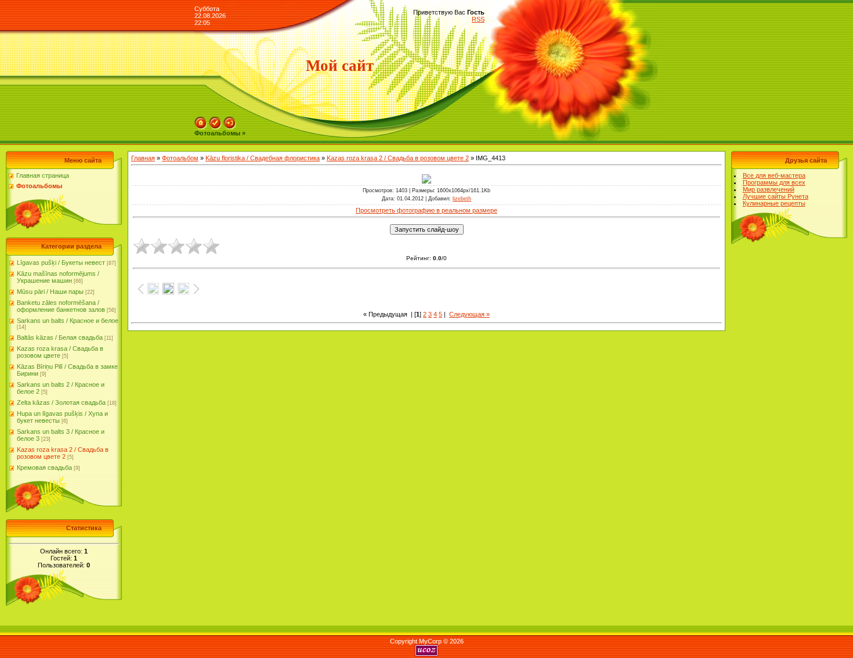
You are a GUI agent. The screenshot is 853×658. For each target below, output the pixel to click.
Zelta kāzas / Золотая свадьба (61, 402)
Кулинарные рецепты (774, 203)
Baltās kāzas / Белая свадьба (60, 337)
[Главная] (200, 120)
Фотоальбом (180, 157)
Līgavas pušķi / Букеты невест (61, 262)
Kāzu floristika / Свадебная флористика (262, 157)
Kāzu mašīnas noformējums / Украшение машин (58, 277)
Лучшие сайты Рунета (775, 196)
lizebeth (462, 199)
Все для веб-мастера (774, 175)
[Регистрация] (215, 120)
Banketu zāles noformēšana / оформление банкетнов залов (61, 306)
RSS (478, 19)
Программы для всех (774, 182)
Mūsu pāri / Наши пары (50, 291)
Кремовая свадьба (44, 467)
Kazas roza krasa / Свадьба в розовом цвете (60, 352)
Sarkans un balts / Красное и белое (67, 320)
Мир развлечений (768, 189)
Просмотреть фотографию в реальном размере (426, 210)
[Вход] (229, 120)
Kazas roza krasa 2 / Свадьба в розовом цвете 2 (63, 453)
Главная (143, 157)
